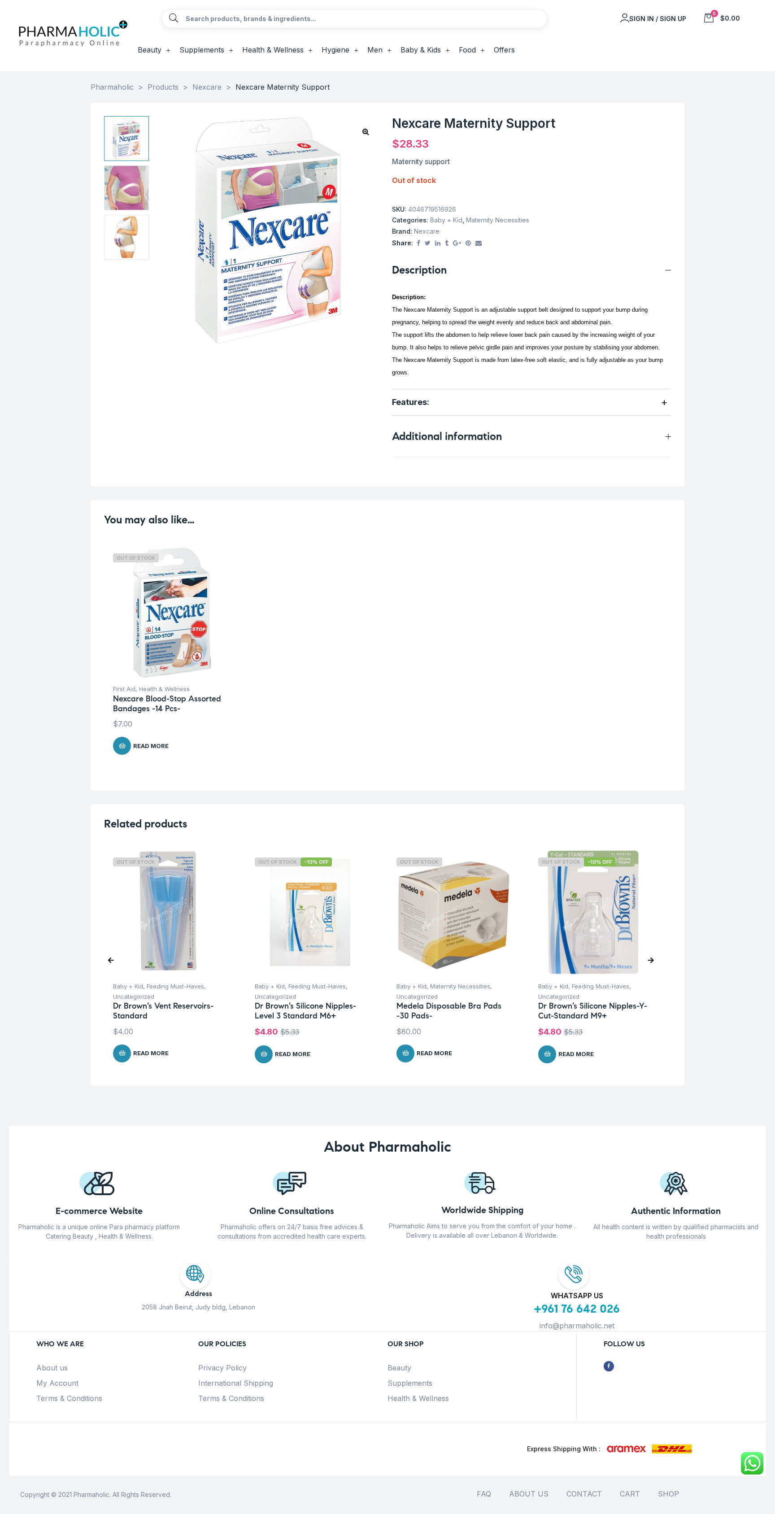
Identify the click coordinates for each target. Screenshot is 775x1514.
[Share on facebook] (418, 243)
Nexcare (427, 231)
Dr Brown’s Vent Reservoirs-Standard (163, 1011)
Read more (151, 745)
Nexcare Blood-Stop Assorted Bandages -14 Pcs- (167, 703)
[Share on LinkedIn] (438, 243)
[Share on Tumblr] (447, 243)
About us (52, 1367)
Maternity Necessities (497, 220)
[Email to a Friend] (478, 243)
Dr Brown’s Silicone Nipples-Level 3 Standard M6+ (305, 1011)
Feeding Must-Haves (175, 986)
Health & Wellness (164, 688)
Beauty (399, 1367)
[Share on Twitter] (427, 243)
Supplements (410, 1383)
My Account (57, 1383)
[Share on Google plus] (457, 243)
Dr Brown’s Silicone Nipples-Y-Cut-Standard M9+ (592, 1011)
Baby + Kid (446, 220)
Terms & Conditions (69, 1398)
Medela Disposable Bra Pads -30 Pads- (448, 1011)
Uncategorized (133, 996)
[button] (365, 131)
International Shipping (235, 1383)
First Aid (124, 688)
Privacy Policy (222, 1367)
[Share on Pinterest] (468, 243)
